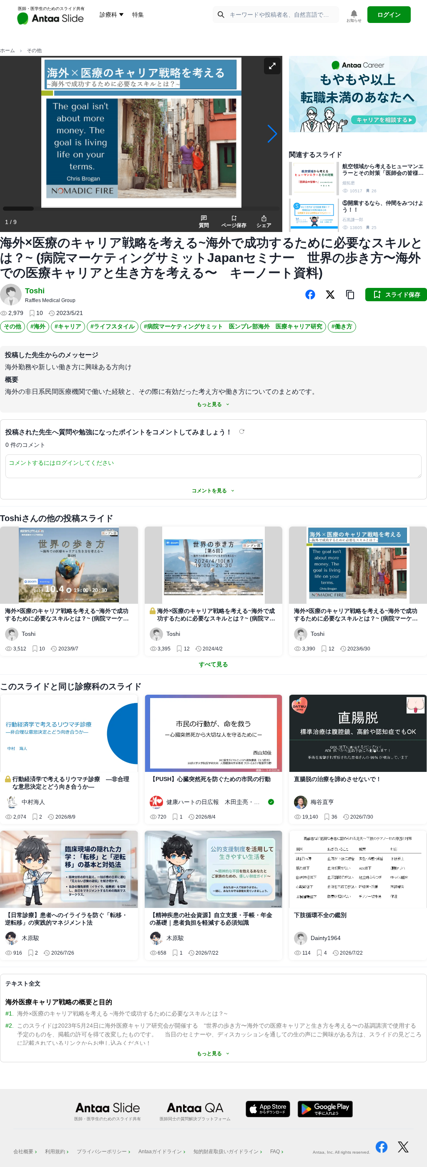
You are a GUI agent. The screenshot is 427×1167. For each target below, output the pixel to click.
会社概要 (23, 1151)
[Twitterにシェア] (330, 294)
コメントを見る (209, 491)
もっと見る (209, 404)
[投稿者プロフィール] (11, 294)
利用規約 (55, 1151)
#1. (9, 1013)
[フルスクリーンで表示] (272, 66)
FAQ (275, 1151)
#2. (9, 1025)
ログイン (389, 14)
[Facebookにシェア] (310, 294)
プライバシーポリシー (102, 1151)
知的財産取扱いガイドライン (226, 1151)
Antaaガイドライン (160, 1151)
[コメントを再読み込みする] (243, 431)
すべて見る (213, 664)
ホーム (7, 50)
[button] (350, 294)
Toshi (35, 291)
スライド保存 (402, 294)
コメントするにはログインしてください (61, 462)
